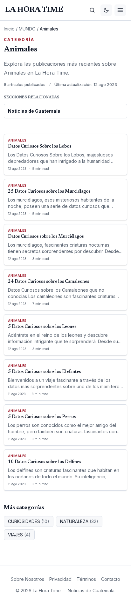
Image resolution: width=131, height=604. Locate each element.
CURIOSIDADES (28, 521)
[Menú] (120, 10)
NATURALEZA (79, 521)
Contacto (110, 579)
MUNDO (27, 28)
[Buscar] (92, 10)
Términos (86, 579)
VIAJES (19, 534)
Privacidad (60, 579)
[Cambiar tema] (106, 10)
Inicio (9, 28)
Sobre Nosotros (27, 579)
